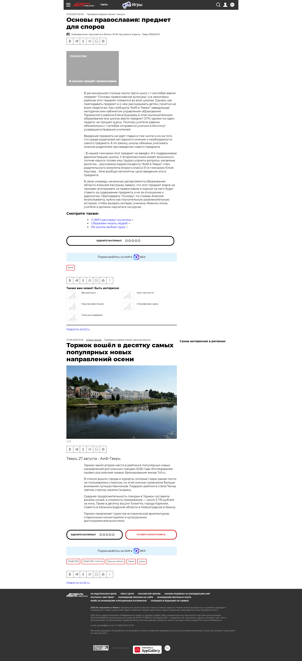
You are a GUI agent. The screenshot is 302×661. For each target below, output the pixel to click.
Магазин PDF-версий (149, 594)
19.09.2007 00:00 (75, 14)
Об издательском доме (104, 594)
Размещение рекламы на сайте (135, 597)
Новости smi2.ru (78, 329)
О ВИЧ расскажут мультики (111, 219)
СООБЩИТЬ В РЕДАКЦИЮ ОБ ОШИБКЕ (170, 601)
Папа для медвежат (92, 315)
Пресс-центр (127, 594)
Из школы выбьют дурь (108, 227)
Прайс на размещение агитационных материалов (119, 601)
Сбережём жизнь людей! (109, 223)
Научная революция (92, 304)
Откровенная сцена (147, 304)
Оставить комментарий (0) (151, 534)
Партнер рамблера (120, 648)
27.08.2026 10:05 (74, 340)
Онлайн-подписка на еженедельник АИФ (187, 594)
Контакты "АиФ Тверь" (102, 597)
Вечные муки (88, 292)
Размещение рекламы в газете (174, 597)
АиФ (68, 441)
